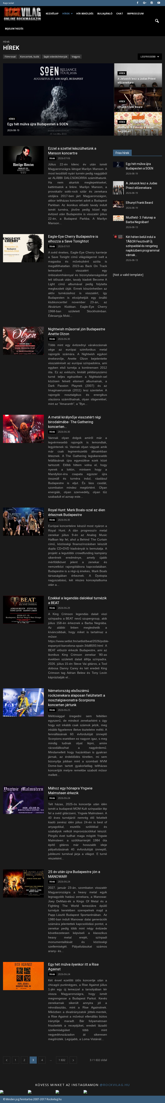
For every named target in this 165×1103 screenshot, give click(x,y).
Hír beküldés (84, 13)
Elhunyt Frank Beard (139, 202)
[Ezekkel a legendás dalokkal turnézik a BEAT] (23, 610)
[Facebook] (137, 3)
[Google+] (144, 3)
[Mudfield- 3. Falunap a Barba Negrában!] (138, 124)
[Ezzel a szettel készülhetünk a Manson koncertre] (23, 160)
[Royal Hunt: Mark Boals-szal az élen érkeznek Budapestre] (23, 522)
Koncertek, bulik (29, 56)
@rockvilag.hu (115, 1085)
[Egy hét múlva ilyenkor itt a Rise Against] (23, 976)
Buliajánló (104, 13)
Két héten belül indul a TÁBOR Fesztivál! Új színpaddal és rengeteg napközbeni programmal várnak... (142, 246)
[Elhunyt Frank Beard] (138, 99)
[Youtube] (159, 3)
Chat (119, 13)
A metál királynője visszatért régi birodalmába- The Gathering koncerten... (74, 422)
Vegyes (76, 56)
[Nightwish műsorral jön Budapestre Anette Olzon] (23, 341)
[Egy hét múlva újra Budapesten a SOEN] (58, 99)
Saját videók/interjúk (55, 56)
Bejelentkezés (14, 28)
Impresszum (135, 13)
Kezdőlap (52, 13)
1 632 (62, 1060)
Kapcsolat (8, 3)
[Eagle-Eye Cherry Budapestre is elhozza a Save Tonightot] (23, 248)
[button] (157, 21)
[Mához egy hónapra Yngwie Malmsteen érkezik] (23, 800)
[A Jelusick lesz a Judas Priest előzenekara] (138, 75)
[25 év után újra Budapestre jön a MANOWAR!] (23, 883)
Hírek (66, 13)
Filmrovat (10, 56)
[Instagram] (151, 3)
